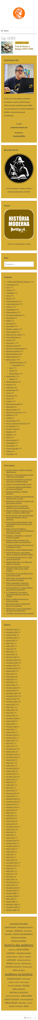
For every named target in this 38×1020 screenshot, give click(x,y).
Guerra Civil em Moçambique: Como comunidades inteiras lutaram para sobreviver (19, 524)
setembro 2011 (11, 865)
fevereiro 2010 (11, 890)
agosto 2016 (10, 760)
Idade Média (10, 376)
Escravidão (10, 326)
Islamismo (28, 956)
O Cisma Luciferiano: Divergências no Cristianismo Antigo (19, 546)
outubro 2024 (11, 665)
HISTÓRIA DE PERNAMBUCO (23, 934)
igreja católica (23, 949)
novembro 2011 (12, 863)
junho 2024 (10, 676)
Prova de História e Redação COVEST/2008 (24, 47)
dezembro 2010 (12, 888)
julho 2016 (10, 763)
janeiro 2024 (10, 690)
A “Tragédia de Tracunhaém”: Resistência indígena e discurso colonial (17, 594)
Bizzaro (9, 298)
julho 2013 (10, 832)
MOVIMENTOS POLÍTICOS (13, 967)
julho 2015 (10, 782)
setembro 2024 (11, 668)
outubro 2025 (11, 635)
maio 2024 (10, 679)
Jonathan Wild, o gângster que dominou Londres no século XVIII (18, 541)
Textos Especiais (12, 448)
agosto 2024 (10, 671)
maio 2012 (10, 854)
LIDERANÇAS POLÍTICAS (24, 960)
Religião (9, 434)
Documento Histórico (14, 315)
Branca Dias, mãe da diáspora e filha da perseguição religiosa (19, 579)
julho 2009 (10, 899)
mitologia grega (26, 963)
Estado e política (12, 329)
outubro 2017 (11, 738)
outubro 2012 (11, 843)
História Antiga (11, 346)
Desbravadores (11, 312)
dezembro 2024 (12, 660)
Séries (8, 437)
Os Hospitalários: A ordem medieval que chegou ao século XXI (19, 589)
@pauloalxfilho (19, 136)
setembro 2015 (11, 776)
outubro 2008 (11, 910)
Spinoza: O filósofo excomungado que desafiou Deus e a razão (20, 497)
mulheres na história (19, 974)
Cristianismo (9, 931)
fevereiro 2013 (11, 840)
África (8, 295)
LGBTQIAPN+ (11, 960)
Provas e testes (11, 429)
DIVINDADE (18, 931)
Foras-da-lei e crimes (14, 334)
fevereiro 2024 (11, 688)
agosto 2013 (10, 829)
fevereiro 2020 (11, 726)
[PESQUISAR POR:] (19, 264)
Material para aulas (13, 404)
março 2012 (10, 860)
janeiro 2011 (10, 885)
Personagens (11, 421)
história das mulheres (18, 945)
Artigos (9, 290)
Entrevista (10, 323)
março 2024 (10, 685)
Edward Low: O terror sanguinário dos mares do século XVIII (18, 609)
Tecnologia (10, 446)
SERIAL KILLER (11, 1002)
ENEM (8, 321)
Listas (8, 393)
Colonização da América (25, 927)
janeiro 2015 (10, 796)
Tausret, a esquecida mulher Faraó (18, 484)
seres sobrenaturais (26, 999)
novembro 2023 (12, 696)
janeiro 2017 (10, 751)
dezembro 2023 (12, 693)
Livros (8, 398)
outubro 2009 (11, 893)
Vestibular (10, 454)
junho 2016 (10, 765)
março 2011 (10, 879)
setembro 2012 (11, 846)
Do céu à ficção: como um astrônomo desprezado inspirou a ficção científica (19, 517)
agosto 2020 (10, 721)
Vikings (11, 379)
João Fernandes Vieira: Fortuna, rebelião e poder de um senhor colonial (18, 569)
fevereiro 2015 (11, 793)
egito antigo (28, 931)
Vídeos (8, 451)
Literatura (10, 396)
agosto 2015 (10, 779)
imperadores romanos (23, 953)
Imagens (9, 384)
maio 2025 (10, 649)
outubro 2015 (11, 774)
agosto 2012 (10, 849)
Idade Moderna (11, 382)
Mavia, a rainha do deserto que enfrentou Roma (17, 600)
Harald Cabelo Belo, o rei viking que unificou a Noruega (19, 563)
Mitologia (9, 407)
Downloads (10, 318)
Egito (11, 368)
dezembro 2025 (12, 629)
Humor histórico (12, 357)
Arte (8, 287)
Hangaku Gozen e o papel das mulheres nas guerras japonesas (17, 507)
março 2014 (10, 821)
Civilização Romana (16, 362)
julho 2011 (10, 868)
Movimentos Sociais (27, 966)
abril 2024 (10, 682)
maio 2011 (10, 874)
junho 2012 (10, 851)
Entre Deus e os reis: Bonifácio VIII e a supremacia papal (19, 574)
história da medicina (18, 937)
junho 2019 (10, 729)
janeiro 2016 (10, 771)
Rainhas (26, 985)
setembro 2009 (11, 896)
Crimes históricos (12, 304)
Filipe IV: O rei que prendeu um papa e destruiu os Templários (19, 476)
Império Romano (11, 956)
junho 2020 (10, 724)
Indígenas (10, 387)
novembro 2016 (12, 757)
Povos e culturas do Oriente (16, 423)
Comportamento (12, 301)
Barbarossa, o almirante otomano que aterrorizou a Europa (20, 502)
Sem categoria (11, 440)
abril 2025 (10, 651)
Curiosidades (10, 309)
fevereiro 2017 (11, 749)
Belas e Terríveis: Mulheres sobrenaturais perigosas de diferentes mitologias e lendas (20, 531)
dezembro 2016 (12, 754)
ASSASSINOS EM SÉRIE (19, 924)
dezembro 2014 (12, 799)
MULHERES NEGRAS (14, 979)
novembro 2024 (12, 663)
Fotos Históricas (12, 337)
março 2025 (10, 654)
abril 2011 (10, 876)
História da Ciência (13, 351)
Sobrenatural (22, 1003)
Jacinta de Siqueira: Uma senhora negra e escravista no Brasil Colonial (19, 553)
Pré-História (10, 426)
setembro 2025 (11, 638)
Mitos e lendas (11, 409)
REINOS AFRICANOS (18, 989)
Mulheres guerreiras (19, 970)
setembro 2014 (11, 807)
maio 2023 (10, 713)
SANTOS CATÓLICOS (11, 999)
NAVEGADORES (26, 979)
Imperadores (16, 365)
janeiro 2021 (10, 715)
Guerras (9, 340)
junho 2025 (10, 646)
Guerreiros (10, 343)
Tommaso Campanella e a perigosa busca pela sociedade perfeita (19, 480)
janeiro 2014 (10, 824)
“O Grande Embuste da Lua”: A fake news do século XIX (19, 558)
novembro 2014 (12, 801)
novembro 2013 (12, 826)
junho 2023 (10, 710)
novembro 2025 (12, 632)
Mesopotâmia (14, 373)
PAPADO (11, 982)
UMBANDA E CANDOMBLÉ (16, 1006)
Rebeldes (9, 432)
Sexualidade (10, 443)
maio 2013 (10, 835)
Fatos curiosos (11, 332)
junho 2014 (10, 815)
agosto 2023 (10, 704)
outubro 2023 (11, 699)
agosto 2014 (10, 810)
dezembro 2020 (12, 718)
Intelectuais (10, 390)
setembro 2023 (11, 701)
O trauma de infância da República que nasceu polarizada (18, 488)
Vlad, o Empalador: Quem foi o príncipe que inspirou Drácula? (17, 584)
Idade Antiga (11, 359)
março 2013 (10, 838)
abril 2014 (10, 818)
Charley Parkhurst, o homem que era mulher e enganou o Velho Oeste (19, 512)
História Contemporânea (15, 348)
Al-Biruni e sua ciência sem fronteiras (20, 613)
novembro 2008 (12, 907)
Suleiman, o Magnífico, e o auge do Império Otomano (19, 536)
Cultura (9, 307)
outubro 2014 (11, 804)
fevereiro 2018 (11, 735)
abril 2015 (10, 788)
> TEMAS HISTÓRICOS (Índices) (18, 282)
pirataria (17, 982)
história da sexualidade (18, 941)
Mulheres (9, 415)
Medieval (9, 963)
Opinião (9, 418)
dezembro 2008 (12, 904)
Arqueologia (10, 284)
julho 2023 (10, 707)
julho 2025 (10, 643)
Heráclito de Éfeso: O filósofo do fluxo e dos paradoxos (18, 605)
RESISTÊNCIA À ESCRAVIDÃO (18, 992)
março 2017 (10, 746)
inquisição (21, 956)
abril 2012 (10, 857)
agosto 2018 (10, 732)
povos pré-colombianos (15, 985)
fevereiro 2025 (11, 657)
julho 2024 (10, 674)
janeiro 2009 (10, 901)
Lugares (9, 401)
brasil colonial (10, 927)
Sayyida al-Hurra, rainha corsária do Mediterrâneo (19, 471)
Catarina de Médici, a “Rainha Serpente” (16, 493)
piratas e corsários (24, 982)
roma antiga (26, 995)
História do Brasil (12, 354)
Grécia (11, 370)
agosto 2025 (10, 640)
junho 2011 (10, 871)
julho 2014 (10, 813)
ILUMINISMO (10, 953)
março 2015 (10, 790)
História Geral (12, 949)
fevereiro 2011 (11, 882)
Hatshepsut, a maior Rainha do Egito (19, 550)
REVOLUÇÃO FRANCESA (13, 996)
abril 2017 (10, 743)
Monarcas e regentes (13, 412)
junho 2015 (10, 785)
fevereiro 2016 (11, 768)
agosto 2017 (10, 740)
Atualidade (10, 293)
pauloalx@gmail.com (19, 127)
